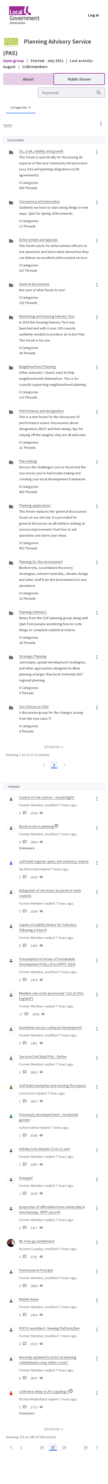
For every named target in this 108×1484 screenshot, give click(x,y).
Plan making (28, 461)
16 (43, 1448)
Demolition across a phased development (50, 1027)
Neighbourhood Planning (37, 366)
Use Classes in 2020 (33, 706)
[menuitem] (28, 79)
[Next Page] (96, 1447)
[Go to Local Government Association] (28, 15)
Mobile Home (29, 1299)
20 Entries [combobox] (52, 747)
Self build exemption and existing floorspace (52, 1085)
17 (54, 1448)
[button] (101, 124)
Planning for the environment (41, 561)
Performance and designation (41, 411)
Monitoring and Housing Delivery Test (47, 316)
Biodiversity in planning (37, 826)
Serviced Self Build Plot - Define (43, 1056)
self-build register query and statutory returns (54, 861)
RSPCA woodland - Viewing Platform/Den (49, 1328)
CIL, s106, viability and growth (41, 151)
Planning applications (35, 505)
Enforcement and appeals (38, 239)
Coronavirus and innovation (39, 201)
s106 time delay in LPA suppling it (44, 1391)
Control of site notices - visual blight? (47, 797)
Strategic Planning (32, 656)
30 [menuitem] (87, 1448)
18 (65, 1448)
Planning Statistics (33, 612)
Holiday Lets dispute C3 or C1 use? (45, 1149)
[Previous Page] (11, 1447)
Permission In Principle (36, 1270)
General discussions (34, 284)
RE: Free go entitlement (37, 1241)
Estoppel (26, 1178)
